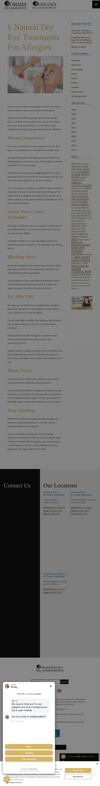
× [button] (97, 764)
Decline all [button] (78, 777)
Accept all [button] (78, 770)
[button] (34, 782)
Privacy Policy (19, 779)
